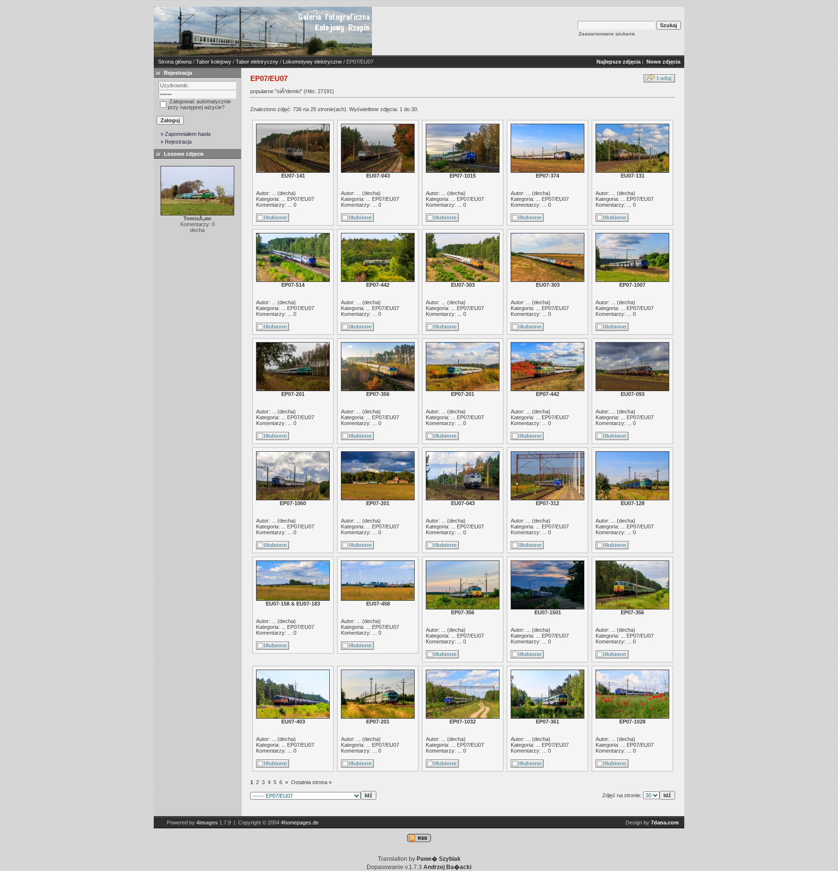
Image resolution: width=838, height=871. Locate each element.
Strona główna (175, 62)
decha (286, 193)
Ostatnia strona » (311, 782)
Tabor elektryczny (257, 62)
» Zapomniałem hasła (185, 134)
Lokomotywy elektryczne (312, 62)
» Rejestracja (176, 142)
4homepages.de (300, 822)
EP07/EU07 (300, 199)
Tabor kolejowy (213, 62)
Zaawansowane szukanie (607, 33)
